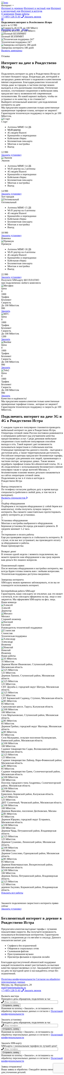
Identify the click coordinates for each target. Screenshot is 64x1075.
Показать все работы (12, 892)
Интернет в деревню (12, 8)
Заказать (5, 311)
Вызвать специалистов (13, 498)
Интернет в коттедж (31, 11)
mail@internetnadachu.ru (13, 987)
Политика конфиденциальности (18, 979)
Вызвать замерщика (11, 50)
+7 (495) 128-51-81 (11, 990)
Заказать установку (11, 155)
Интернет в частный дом (37, 8)
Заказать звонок (32, 990)
